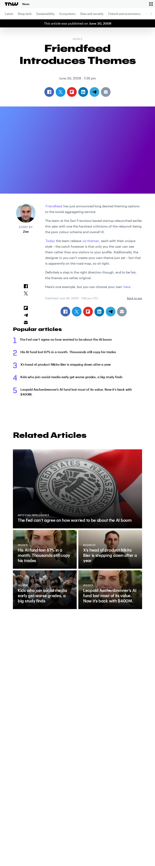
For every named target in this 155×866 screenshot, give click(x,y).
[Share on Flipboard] (88, 311)
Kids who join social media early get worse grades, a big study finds (71, 377)
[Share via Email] (122, 311)
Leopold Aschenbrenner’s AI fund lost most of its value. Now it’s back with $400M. (76, 391)
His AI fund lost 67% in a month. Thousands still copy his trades (68, 352)
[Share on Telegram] (110, 311)
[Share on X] (77, 311)
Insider (78, 39)
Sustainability (45, 14)
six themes (91, 241)
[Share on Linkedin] (99, 311)
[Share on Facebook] (65, 311)
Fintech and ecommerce (124, 14)
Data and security (92, 14)
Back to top (134, 298)
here (127, 287)
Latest (9, 14)
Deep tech (24, 14)
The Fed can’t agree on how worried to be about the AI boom (66, 339)
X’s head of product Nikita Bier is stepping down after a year (65, 364)
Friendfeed (54, 206)
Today (50, 241)
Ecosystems (67, 14)
